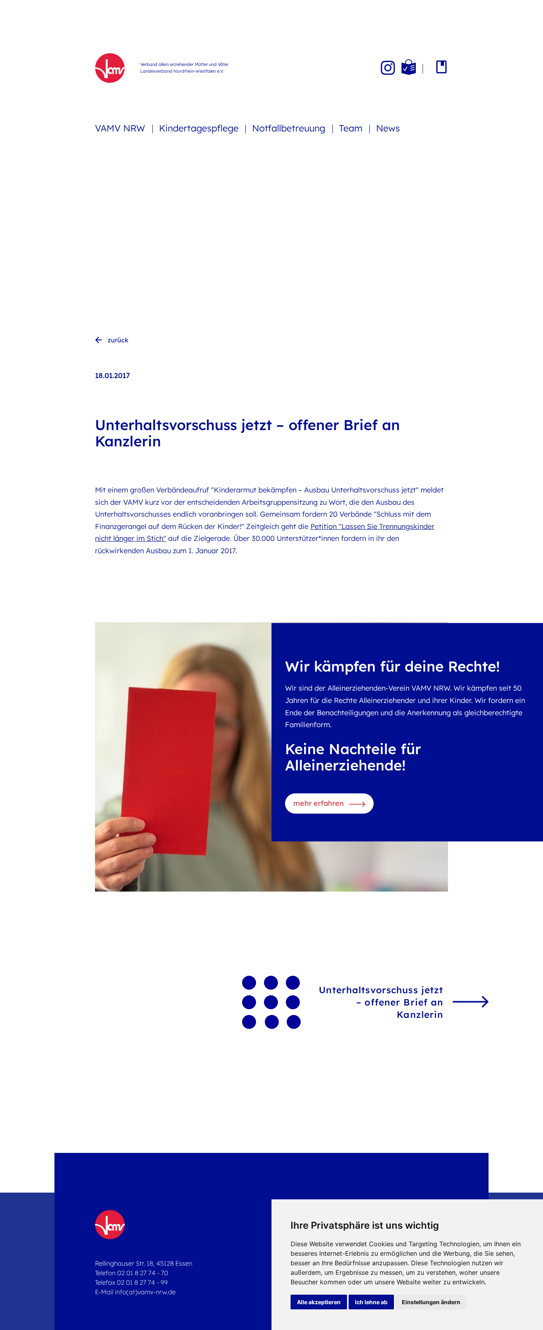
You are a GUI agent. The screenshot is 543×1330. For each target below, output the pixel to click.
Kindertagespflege (200, 128)
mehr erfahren (318, 803)
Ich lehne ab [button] (371, 1302)
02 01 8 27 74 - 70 (142, 1273)
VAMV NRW (121, 128)
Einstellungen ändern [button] (431, 1302)
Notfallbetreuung (290, 128)
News (388, 128)
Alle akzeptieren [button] (319, 1302)
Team (352, 128)
